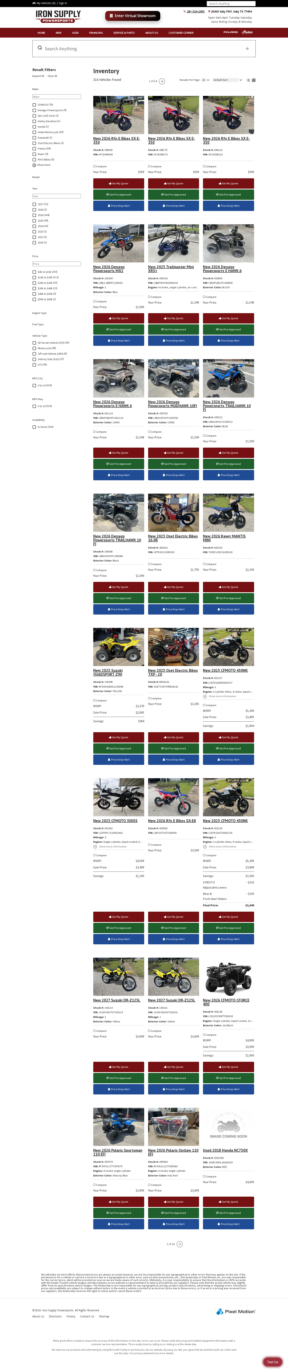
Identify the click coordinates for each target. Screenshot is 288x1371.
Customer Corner (181, 32)
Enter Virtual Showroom (135, 15)
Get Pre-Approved (120, 194)
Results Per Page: (190, 79)
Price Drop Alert (120, 205)
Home (41, 32)
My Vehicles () (46, 3)
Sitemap (104, 1316)
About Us (151, 32)
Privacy (70, 1316)
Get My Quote (119, 183)
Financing (96, 32)
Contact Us (87, 1316)
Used (75, 32)
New (59, 32)
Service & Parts (124, 32)
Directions (55, 1316)
